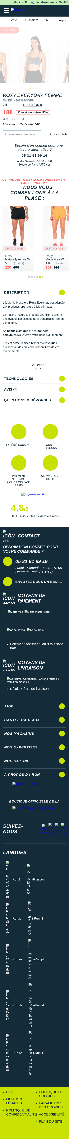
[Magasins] (47, 10)
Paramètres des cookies (51, 1105)
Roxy (48, 20)
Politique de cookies (51, 1094)
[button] (18, 436)
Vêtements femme (16, 20)
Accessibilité (52, 1114)
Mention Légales (14, 1101)
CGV (10, 1092)
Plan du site (50, 1121)
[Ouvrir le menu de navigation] (6, 10)
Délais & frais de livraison (29, 689)
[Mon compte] (55, 10)
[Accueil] (4, 20)
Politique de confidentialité (21, 1112)
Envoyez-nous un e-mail (38, 582)
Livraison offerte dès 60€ (21, 124)
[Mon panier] (62, 10)
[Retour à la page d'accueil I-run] (19, 10)
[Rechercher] (40, 10)
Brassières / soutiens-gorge (33, 20)
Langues (15, 852)
